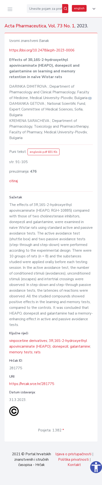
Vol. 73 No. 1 (61, 26)
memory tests (20, 352)
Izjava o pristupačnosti (73, 454)
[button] (93, 9)
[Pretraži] (65, 8)
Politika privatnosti (73, 459)
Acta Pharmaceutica (25, 26)
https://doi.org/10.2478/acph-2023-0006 (41, 50)
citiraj (13, 181)
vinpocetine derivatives (28, 340)
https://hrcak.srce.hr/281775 (31, 383)
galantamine (80, 346)
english (79, 8)
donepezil (60, 346)
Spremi (66, 479)
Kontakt (74, 464)
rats (37, 352)
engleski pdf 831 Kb (43, 152)
